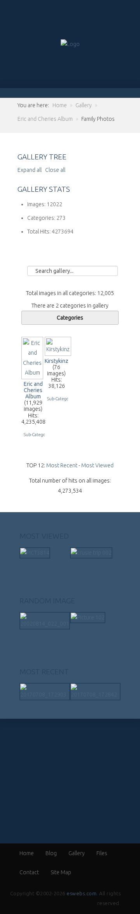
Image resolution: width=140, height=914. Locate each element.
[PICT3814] (34, 552)
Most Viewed (97, 465)
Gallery (76, 853)
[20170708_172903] (44, 691)
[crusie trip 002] (91, 552)
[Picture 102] (87, 617)
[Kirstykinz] (59, 352)
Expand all (31, 170)
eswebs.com (81, 893)
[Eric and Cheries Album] (33, 376)
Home (26, 853)
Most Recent (61, 465)
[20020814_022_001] (44, 620)
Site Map (61, 872)
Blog (51, 853)
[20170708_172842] (95, 691)
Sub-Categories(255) (43, 434)
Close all (55, 170)
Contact (29, 872)
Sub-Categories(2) (63, 398)
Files (101, 853)
